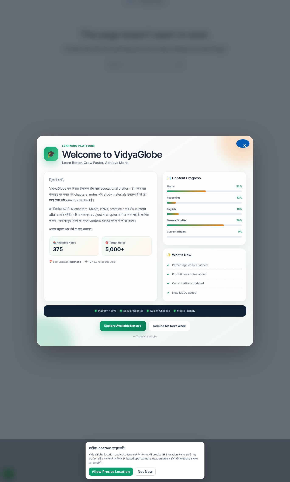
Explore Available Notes (123, 325)
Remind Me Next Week (169, 326)
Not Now (145, 471)
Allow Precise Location (111, 471)
